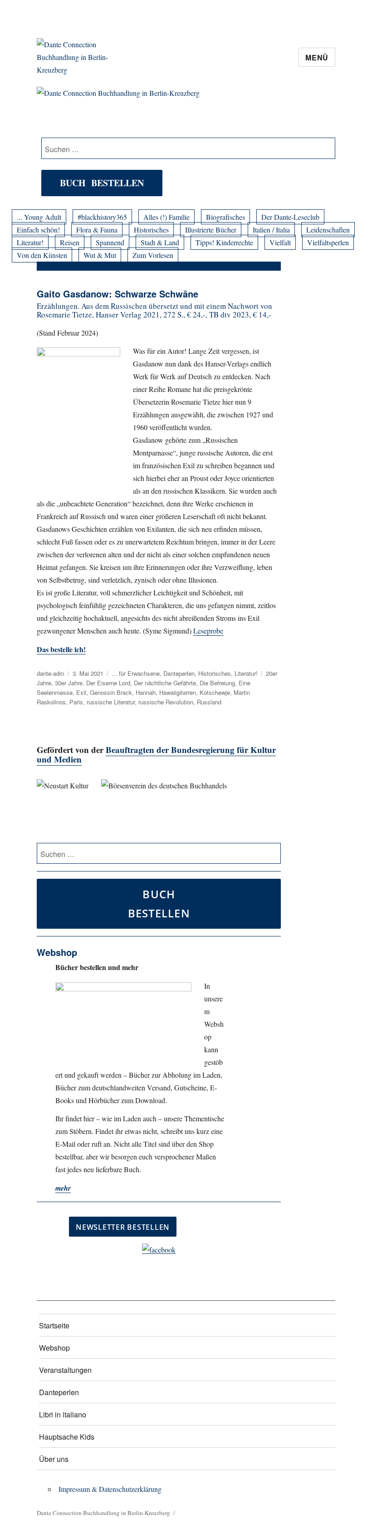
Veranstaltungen (65, 1370)
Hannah (146, 692)
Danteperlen (179, 673)
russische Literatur (111, 702)
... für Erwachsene (136, 673)
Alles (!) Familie (166, 217)
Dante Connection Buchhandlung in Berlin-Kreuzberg (103, 1513)
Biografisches (225, 217)
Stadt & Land (160, 242)
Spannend (110, 242)
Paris (76, 702)
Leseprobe (208, 630)
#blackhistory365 (102, 217)
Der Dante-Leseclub (290, 217)
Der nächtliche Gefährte (165, 682)
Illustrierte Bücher (210, 229)
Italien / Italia (271, 229)
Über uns (54, 1459)
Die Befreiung (217, 682)
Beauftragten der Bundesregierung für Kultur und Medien (156, 754)
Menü (316, 57)
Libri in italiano (62, 1414)
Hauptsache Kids (66, 1436)
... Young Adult (39, 217)
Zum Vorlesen (152, 255)
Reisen (69, 242)
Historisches (151, 229)
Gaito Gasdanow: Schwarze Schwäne (117, 293)
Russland (209, 702)
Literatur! (30, 242)
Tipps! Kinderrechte (224, 242)
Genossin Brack (111, 692)
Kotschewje (215, 692)
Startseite (54, 1325)
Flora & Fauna (96, 229)
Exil (81, 692)
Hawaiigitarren (177, 692)
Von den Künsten (42, 255)
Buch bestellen (102, 182)
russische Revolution (165, 702)
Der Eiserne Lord (108, 682)
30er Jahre (69, 682)
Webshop (54, 1347)
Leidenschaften (328, 229)
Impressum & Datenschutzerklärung (110, 1489)
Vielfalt (280, 242)
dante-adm (50, 673)
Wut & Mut (99, 255)
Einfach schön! (38, 229)
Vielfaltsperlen (328, 242)
